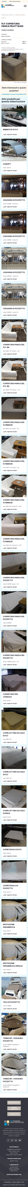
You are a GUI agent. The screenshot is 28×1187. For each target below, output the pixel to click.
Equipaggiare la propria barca (14, 1149)
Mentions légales (16, 1182)
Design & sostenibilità (14, 1168)
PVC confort (6, 43)
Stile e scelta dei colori (14, 1151)
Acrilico (5, 41)
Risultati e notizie (14, 1160)
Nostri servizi (14, 1147)
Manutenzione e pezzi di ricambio (14, 1154)
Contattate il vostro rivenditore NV (14, 94)
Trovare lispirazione (14, 1158)
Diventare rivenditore (14, 1174)
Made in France (14, 1170)
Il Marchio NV (14, 1164)
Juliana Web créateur (20, 1184)
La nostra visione (14, 1167)
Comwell (12, 1184)
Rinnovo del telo (14, 1153)
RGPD (23, 1182)
